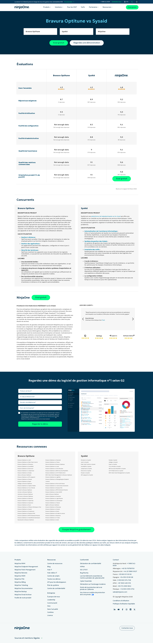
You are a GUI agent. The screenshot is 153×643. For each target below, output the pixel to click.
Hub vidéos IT (52, 573)
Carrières (50, 612)
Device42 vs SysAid (86, 470)
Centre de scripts (53, 576)
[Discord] (130, 609)
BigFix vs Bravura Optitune (52, 505)
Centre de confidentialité (56, 588)
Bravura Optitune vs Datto (52, 511)
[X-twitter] (134, 609)
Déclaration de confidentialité (90, 563)
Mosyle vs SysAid (85, 472)
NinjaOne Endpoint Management (26, 567)
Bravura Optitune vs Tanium (53, 502)
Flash (103, 320)
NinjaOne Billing (20, 582)
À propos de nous (53, 597)
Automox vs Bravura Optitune (25, 494)
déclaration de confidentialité (47, 417)
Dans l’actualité (52, 609)
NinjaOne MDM (20, 576)
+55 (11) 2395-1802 (124, 586)
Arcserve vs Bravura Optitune (25, 496)
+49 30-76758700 (127, 568)
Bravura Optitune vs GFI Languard (26, 477)
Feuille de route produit (23, 598)
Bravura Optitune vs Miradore (25, 464)
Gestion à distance (28, 237)
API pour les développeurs (56, 582)
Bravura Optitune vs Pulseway (53, 507)
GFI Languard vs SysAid (87, 475)
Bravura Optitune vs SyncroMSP (54, 492)
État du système (53, 585)
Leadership (51, 600)
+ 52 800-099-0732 (127, 589)
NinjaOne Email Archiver (23, 595)
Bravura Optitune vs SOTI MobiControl (55, 472)
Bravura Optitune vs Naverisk (53, 515)
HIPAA (82, 567)
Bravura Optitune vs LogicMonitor (54, 498)
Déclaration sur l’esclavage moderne (93, 584)
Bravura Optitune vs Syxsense (25, 502)
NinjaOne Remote (21, 573)
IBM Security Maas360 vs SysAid (117, 468)
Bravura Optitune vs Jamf (24, 460)
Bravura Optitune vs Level (52, 466)
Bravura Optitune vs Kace (24, 505)
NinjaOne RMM (20, 563)
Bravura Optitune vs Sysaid (25, 509)
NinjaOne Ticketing (21, 585)
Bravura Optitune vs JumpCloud (26, 470)
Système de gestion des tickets (95, 241)
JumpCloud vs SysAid (86, 468)
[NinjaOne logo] (22, 7)
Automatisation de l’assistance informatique (100, 231)
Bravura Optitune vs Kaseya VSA (54, 487)
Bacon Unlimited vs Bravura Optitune (55, 464)
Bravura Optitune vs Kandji (24, 472)
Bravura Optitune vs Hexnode (53, 460)
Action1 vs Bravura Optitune (25, 490)
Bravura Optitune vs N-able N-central (55, 513)
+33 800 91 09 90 (125, 574)
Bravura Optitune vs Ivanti (52, 519)
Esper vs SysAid (113, 464)
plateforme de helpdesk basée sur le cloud (105, 216)
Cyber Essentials (86, 581)
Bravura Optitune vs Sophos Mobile (27, 485)
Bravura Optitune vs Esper (24, 481)
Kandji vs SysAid (113, 460)
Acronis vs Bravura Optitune (25, 492)
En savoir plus (68, 2)
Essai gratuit (132, 7)
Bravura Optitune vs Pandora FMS (26, 513)
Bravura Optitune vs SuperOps (25, 500)
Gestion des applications (30, 244)
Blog (49, 567)
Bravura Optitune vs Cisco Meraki (26, 487)
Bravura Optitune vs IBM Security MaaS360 (57, 470)
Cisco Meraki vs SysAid (115, 466)
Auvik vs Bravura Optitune (52, 494)
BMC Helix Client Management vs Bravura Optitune (59, 475)
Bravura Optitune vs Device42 (25, 468)
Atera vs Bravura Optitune (24, 475)
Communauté (52, 603)
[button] (83, 319)
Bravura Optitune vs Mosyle (25, 479)
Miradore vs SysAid (86, 460)
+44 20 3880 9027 (130, 571)
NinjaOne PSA (19, 579)
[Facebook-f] (122, 609)
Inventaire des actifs (92, 249)
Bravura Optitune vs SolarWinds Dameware (29, 517)
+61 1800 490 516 (124, 583)
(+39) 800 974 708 (124, 580)
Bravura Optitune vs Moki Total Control (28, 462)
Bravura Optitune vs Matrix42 (25, 498)
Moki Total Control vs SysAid (88, 464)
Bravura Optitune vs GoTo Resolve (54, 468)
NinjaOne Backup (21, 591)
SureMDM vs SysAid (86, 466)
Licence (50, 615)
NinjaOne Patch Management (25, 570)
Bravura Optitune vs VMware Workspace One (29, 507)
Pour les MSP (72, 7)
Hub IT (49, 570)
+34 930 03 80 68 (126, 577)
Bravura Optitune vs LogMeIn (53, 477)
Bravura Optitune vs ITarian (53, 462)
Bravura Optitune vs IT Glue (53, 517)
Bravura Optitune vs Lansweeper (54, 500)
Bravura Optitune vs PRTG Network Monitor (29, 515)
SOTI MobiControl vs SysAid (116, 470)
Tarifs (83, 7)
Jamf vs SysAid (85, 462)
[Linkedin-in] (114, 609)
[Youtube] (118, 609)
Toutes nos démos (53, 579)
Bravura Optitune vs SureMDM (25, 466)
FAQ (48, 606)
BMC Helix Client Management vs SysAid (119, 472)
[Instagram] (126, 609)
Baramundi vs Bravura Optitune (26, 519)
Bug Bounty (84, 573)
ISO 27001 (84, 570)
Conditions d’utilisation (121, 601)
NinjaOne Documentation (24, 588)
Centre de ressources (54, 563)
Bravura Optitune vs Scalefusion (26, 511)
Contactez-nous (116, 1)
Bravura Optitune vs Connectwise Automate (57, 485)
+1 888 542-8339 (105, 1)
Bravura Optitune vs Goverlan (53, 496)
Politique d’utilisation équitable (124, 604)
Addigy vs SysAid (113, 462)
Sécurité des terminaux (29, 250)
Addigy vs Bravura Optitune (25, 483)
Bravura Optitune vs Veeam (53, 509)
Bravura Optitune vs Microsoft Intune (55, 483)
